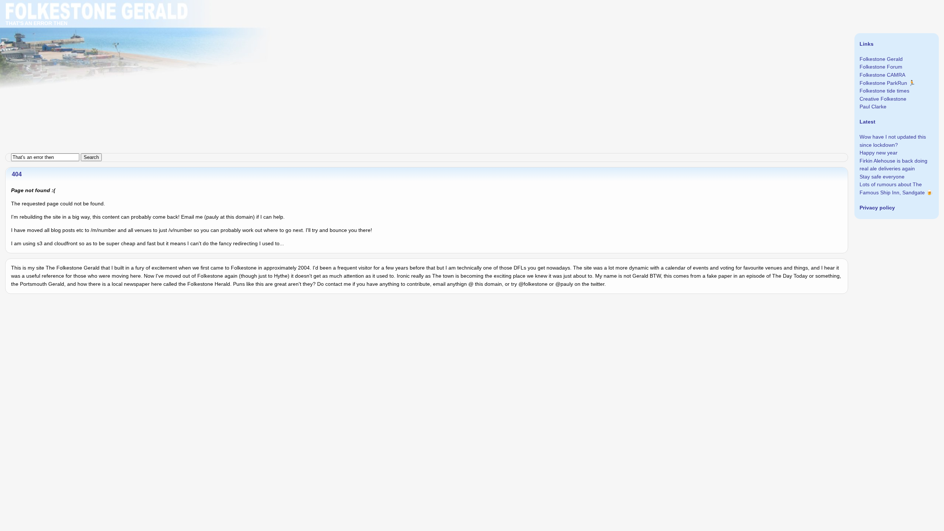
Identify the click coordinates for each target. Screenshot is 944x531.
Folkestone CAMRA (882, 75)
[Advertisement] (221, 51)
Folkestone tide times (884, 91)
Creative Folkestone (883, 99)
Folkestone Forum (881, 67)
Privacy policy (877, 208)
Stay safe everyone (882, 177)
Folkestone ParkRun (883, 83)
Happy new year (879, 153)
